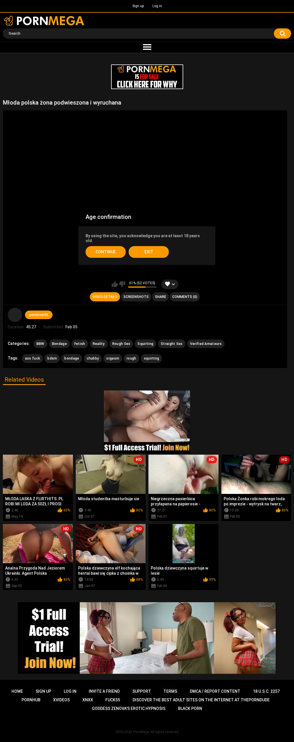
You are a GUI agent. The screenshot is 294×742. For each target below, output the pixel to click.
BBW (40, 344)
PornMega (141, 732)
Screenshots (136, 297)
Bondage (59, 344)
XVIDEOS (61, 700)
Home (17, 691)
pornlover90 (38, 315)
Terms (170, 691)
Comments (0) (184, 297)
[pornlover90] (15, 315)
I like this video (115, 284)
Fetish (79, 344)
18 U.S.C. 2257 (266, 691)
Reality (99, 344)
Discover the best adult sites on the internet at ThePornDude (201, 700)
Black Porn (190, 708)
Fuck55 (112, 700)
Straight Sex (172, 344)
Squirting (145, 344)
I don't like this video (122, 284)
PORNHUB (31, 700)
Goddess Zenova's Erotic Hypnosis (128, 708)
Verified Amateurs (206, 344)
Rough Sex (121, 344)
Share (160, 297)
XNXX (87, 700)
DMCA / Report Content (215, 691)
